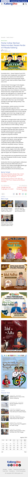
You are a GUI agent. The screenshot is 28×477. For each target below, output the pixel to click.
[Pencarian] (26, 4)
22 (14, 447)
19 (3, 447)
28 (10, 449)
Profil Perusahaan (21, 471)
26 (3, 449)
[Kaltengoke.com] (10, 4)
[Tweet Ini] (17, 194)
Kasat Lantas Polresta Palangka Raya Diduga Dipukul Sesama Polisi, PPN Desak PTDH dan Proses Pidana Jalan (7, 224)
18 (25, 445)
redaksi (5, 50)
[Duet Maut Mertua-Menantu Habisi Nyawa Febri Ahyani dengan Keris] (5, 418)
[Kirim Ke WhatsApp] (26, 194)
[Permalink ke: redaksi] (2, 50)
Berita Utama (4, 40)
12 (3, 445)
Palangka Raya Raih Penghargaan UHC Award (7, 187)
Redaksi (5, 469)
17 (21, 445)
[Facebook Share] (14, 194)
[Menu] (2, 4)
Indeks (10, 469)
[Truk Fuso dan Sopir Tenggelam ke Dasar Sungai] (5, 425)
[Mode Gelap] (23, 4)
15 (14, 445)
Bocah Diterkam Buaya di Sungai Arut (16, 404)
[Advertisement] (14, 20)
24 (21, 447)
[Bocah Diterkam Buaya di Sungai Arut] (5, 404)
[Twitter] (11, 465)
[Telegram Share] (23, 194)
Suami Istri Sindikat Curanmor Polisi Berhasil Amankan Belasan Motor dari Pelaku (18, 411)
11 (25, 443)
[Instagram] (14, 465)
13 (6, 445)
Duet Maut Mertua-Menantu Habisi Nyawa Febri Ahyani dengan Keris (17, 417)
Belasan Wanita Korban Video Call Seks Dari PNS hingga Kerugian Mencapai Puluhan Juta (17, 431)
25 (25, 447)
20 (6, 447)
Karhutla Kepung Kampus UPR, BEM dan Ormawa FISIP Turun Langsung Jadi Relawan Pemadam (13, 180)
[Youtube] (17, 465)
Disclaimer (12, 471)
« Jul (2, 452)
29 (14, 449)
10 (21, 443)
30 (17, 449)
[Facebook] (8, 465)
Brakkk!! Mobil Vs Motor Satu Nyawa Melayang (17, 397)
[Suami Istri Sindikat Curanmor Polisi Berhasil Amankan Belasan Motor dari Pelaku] (5, 411)
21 (10, 447)
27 (6, 449)
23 (17, 447)
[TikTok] (20, 465)
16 (17, 445)
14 (10, 445)
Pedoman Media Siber (19, 469)
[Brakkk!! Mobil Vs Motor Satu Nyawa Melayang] (5, 398)
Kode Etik (5, 471)
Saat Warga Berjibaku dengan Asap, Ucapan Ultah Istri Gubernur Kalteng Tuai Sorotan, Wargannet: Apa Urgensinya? (12, 175)
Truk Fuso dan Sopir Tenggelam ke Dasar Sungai (18, 424)
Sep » (25, 452)
